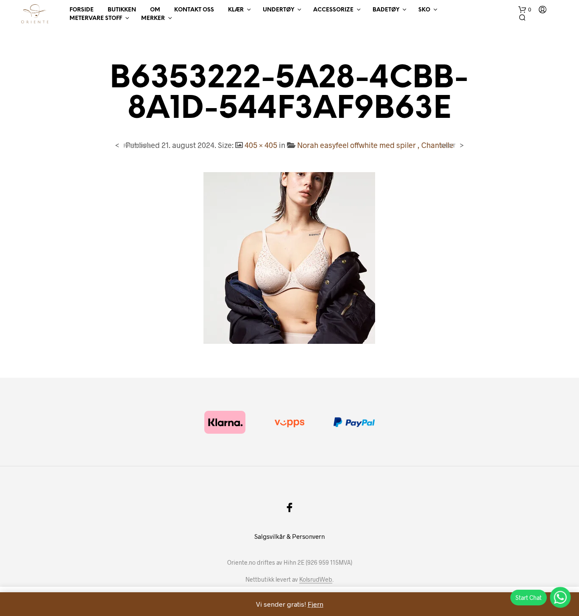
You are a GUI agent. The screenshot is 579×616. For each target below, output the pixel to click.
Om (155, 10)
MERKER (153, 18)
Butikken (122, 10)
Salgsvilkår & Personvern (289, 536)
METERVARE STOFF (96, 18)
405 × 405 (261, 145)
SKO (424, 10)
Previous (136, 145)
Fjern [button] (315, 604)
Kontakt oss (194, 10)
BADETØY (386, 10)
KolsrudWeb (315, 579)
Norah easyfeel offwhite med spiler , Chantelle (375, 145)
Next (448, 145)
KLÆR (236, 10)
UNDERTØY (278, 10)
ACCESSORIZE (333, 10)
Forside (82, 10)
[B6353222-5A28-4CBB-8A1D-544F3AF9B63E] (289, 257)
